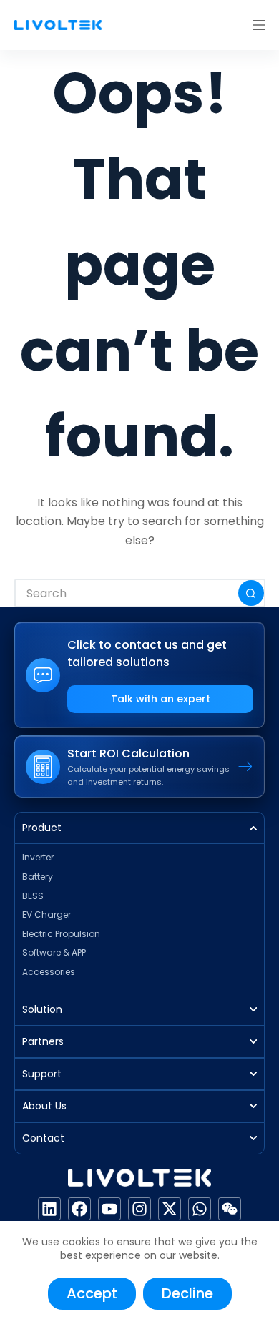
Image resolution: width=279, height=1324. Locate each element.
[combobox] (127, 593)
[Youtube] (109, 1208)
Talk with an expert (160, 699)
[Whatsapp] (199, 1208)
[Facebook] (79, 1208)
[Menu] (259, 25)
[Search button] (251, 593)
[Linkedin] (49, 1208)
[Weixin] (229, 1208)
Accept (92, 1293)
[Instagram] (139, 1208)
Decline (187, 1293)
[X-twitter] (169, 1208)
